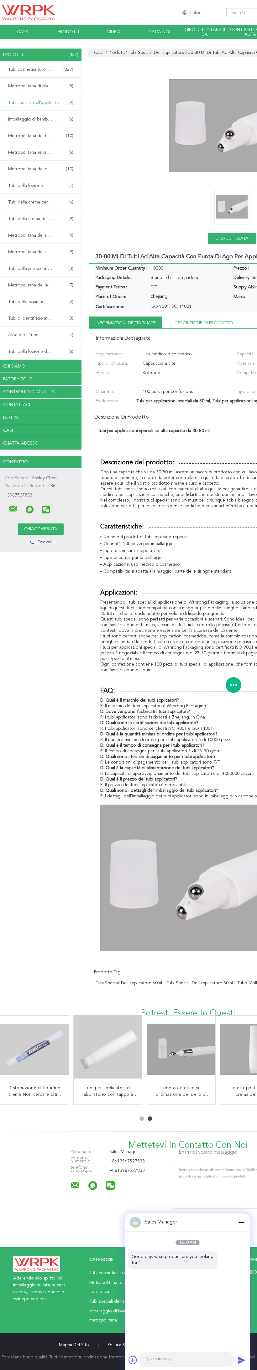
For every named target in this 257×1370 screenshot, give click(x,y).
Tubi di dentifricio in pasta (40, 318)
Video (113, 32)
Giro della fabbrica (205, 32)
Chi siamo (14, 366)
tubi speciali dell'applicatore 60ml (129, 983)
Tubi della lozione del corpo (40, 351)
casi (8, 430)
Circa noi (159, 32)
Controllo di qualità (29, 392)
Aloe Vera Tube (40, 335)
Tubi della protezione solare (40, 268)
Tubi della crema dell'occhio (40, 219)
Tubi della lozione (40, 185)
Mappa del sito (74, 1345)
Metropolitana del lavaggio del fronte (42, 285)
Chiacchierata (232, 238)
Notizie (11, 417)
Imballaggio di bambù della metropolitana (42, 119)
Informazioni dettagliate (126, 323)
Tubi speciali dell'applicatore (40, 102)
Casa (23, 32)
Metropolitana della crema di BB (40, 252)
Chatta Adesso (21, 443)
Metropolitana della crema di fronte (42, 235)
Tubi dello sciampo (40, 302)
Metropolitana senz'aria (40, 152)
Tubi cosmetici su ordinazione (40, 69)
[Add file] (132, 1360)
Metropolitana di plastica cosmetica (42, 86)
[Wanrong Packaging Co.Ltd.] (12, 508)
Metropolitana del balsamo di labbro (42, 136)
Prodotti (68, 32)
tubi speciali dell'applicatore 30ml (199, 983)
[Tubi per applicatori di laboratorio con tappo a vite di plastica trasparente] (108, 1050)
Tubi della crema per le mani (40, 202)
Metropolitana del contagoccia (40, 169)
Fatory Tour (17, 379)
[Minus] (241, 1222)
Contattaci (16, 405)
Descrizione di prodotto (204, 323)
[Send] (241, 1360)
